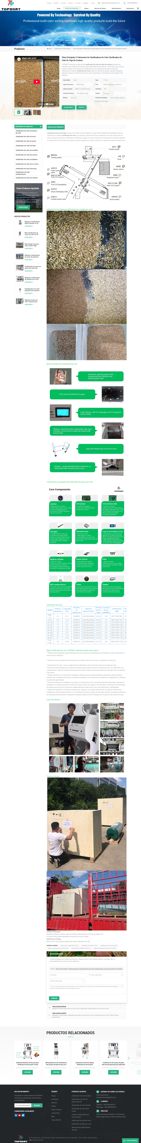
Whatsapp (81, 107)
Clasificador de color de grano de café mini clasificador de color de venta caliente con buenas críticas (33, 267)
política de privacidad (89, 1138)
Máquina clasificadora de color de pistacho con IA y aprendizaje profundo (32, 256)
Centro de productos (71, 8)
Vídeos (86, 8)
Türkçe (93, 3)
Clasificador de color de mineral (27, 178)
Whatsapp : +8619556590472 (106, 1107)
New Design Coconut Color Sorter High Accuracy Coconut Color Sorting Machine (32, 244)
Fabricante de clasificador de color (69, 945)
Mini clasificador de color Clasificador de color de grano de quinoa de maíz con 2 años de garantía (56, 1064)
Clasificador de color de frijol (25, 146)
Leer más (28, 226)
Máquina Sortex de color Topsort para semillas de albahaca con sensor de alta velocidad (32, 301)
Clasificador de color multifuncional (23, 173)
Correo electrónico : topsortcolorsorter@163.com (106, 1096)
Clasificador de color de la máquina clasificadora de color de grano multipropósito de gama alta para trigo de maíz (85, 1064)
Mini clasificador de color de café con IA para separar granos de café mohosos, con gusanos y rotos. (33, 233)
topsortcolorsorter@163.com (110, 3)
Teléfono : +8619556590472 (105, 1105)
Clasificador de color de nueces (26, 155)
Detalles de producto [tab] (56, 127)
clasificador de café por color (81, 1120)
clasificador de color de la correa (80, 1110)
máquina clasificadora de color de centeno (105, 948)
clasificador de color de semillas (27, 150)
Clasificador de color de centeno (109, 945)
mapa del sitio (56, 1120)
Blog (52, 1116)
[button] (129, 1058)
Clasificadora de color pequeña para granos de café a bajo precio (32, 289)
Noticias (54, 1103)
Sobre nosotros (116, 8)
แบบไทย (85, 3)
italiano (70, 3)
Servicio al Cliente (100, 8)
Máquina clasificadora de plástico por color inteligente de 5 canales (32, 278)
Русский (77, 3)
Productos (54, 1099)
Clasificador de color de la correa (27, 164)
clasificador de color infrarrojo (26, 169)
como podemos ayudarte (27, 188)
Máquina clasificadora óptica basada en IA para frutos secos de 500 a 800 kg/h (32, 222)
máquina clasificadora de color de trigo (58, 948)
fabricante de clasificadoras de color (81, 948)
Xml (80, 1138)
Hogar (59, 8)
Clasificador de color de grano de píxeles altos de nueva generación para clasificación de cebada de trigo (113, 1064)
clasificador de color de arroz (26, 136)
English (49, 3)
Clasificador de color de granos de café (26, 132)
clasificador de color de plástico (27, 159)
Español (56, 3)
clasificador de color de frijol (81, 1105)
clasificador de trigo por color (89, 945)
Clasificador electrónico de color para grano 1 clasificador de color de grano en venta (27, 1063)
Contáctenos (130, 8)
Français (63, 3)
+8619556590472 (132, 3)
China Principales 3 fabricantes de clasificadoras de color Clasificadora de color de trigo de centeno (89, 969)
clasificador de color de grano (62, 48)
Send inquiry (69, 107)
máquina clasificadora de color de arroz (80, 1116)
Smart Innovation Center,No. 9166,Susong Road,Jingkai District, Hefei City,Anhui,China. (111, 1115)
